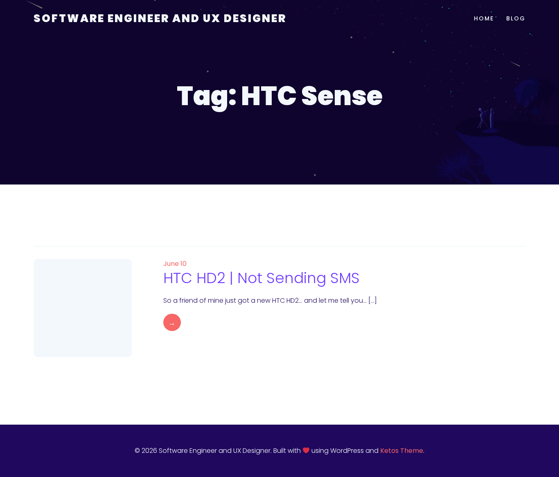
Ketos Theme (401, 450)
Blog (515, 18)
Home (484, 18)
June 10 (175, 263)
